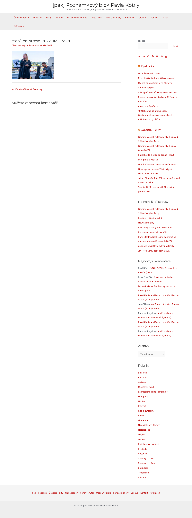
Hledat (141, 40)
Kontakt (154, 17)
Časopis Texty (151, 129)
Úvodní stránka (21, 17)
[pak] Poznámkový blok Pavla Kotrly (96, 5)
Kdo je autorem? (146, 410)
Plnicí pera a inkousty (148, 444)
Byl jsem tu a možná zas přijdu (153, 232)
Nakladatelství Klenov (77, 17)
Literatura (143, 420)
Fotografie (143, 396)
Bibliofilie (130, 17)
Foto (58, 17)
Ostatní (141, 439)
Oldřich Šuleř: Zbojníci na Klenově (155, 83)
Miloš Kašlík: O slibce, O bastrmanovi (156, 78)
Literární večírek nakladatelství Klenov (157, 164)
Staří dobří (143, 468)
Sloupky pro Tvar (146, 463)
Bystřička (96, 17)
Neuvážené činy (146, 222)
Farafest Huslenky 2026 (150, 218)
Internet (142, 406)
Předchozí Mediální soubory (27, 89)
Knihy (141, 415)
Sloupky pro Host (146, 458)
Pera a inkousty (113, 17)
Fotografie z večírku (148, 159)
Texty (48, 17)
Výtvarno (142, 477)
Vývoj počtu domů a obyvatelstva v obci (157, 92)
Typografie (143, 472)
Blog (33, 492)
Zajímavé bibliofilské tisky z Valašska (156, 246)
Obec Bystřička (103, 492)
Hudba (141, 401)
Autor (165, 17)
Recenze (37, 17)
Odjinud (142, 17)
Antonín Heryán (146, 87)
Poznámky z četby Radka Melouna (155, 227)
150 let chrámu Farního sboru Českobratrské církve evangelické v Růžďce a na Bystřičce (156, 115)
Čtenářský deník (146, 387)
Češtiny (142, 382)
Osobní (141, 434)
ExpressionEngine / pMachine (153, 391)
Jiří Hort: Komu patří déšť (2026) (154, 250)
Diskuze (16, 45)
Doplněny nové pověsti (149, 73)
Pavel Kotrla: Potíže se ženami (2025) (156, 155)
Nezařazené (144, 429)
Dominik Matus (145, 286)
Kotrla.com (19, 26)
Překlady (142, 449)
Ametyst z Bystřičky (148, 106)
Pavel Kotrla (144, 295)
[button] (61, 17)
